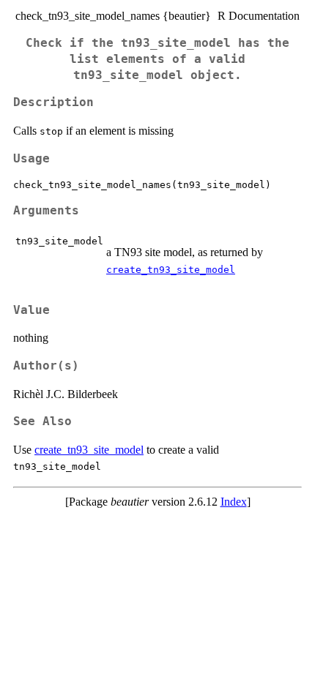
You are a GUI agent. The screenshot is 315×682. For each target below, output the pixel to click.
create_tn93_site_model (170, 269)
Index (233, 501)
